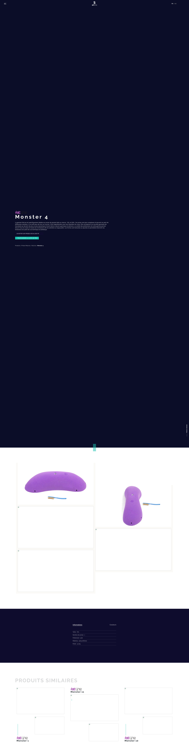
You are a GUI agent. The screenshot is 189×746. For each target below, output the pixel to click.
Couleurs (113, 625)
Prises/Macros (25, 245)
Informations (77, 625)
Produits (17, 245)
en (175, 3)
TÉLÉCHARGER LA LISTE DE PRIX (27, 238)
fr (172, 3)
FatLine (34, 245)
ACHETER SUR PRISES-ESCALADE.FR (28, 233)
